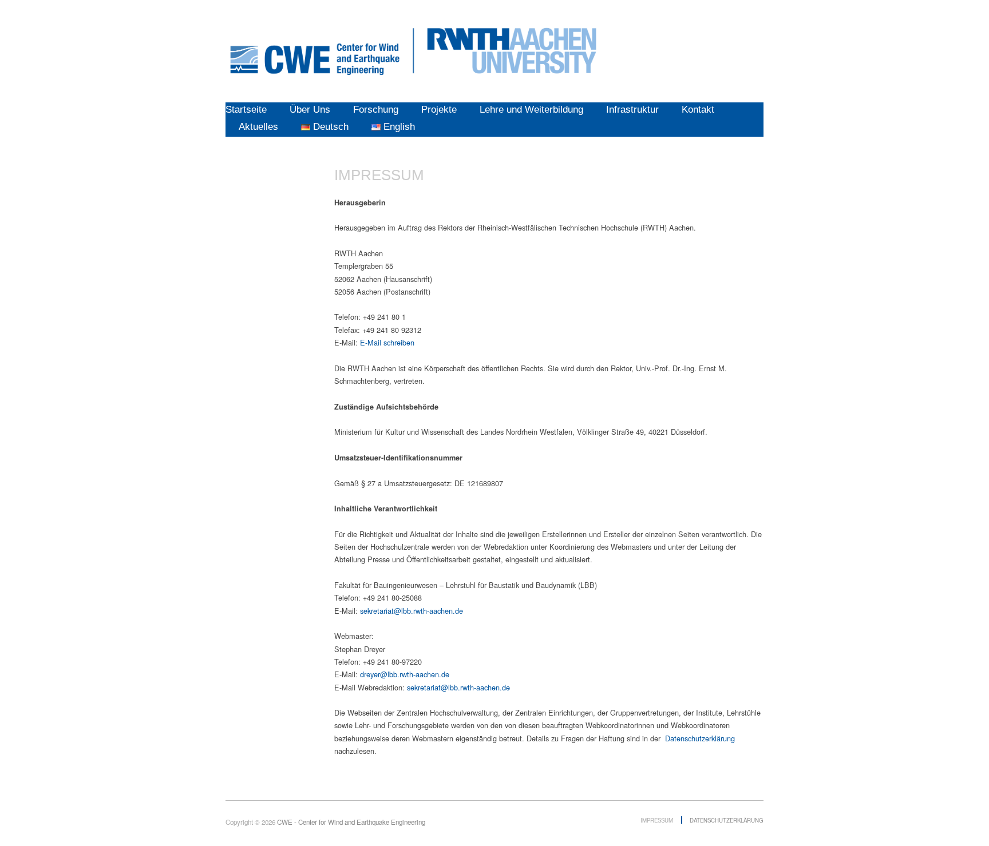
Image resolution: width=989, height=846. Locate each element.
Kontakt (698, 109)
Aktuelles (258, 126)
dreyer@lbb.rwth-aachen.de (404, 674)
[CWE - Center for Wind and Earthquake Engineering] (414, 48)
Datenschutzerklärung (700, 738)
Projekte (439, 109)
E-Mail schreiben (387, 342)
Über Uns (310, 109)
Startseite (246, 109)
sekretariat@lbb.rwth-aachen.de (411, 610)
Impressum (656, 820)
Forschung (375, 109)
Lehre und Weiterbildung (531, 109)
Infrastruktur (632, 109)
